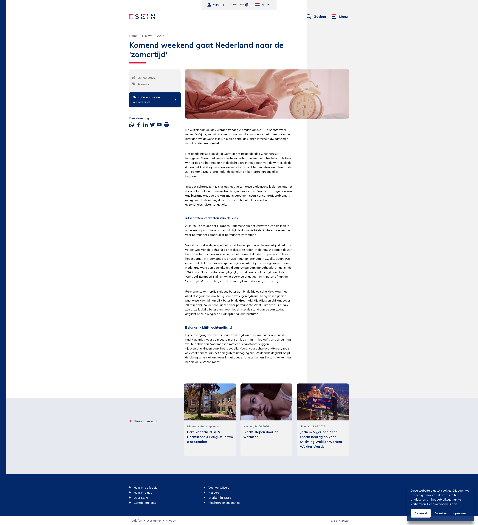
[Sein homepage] (142, 16)
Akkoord (421, 513)
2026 (160, 36)
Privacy (170, 520)
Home (133, 36)
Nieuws (147, 36)
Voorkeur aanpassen (450, 513)
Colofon (136, 520)
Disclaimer (154, 520)
